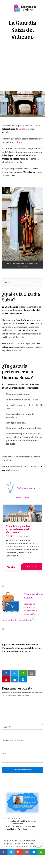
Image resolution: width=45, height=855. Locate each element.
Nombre (6, 727)
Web (4, 754)
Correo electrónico (13, 740)
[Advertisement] (22, 67)
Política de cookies (13, 826)
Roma (19, 142)
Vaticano (23, 128)
